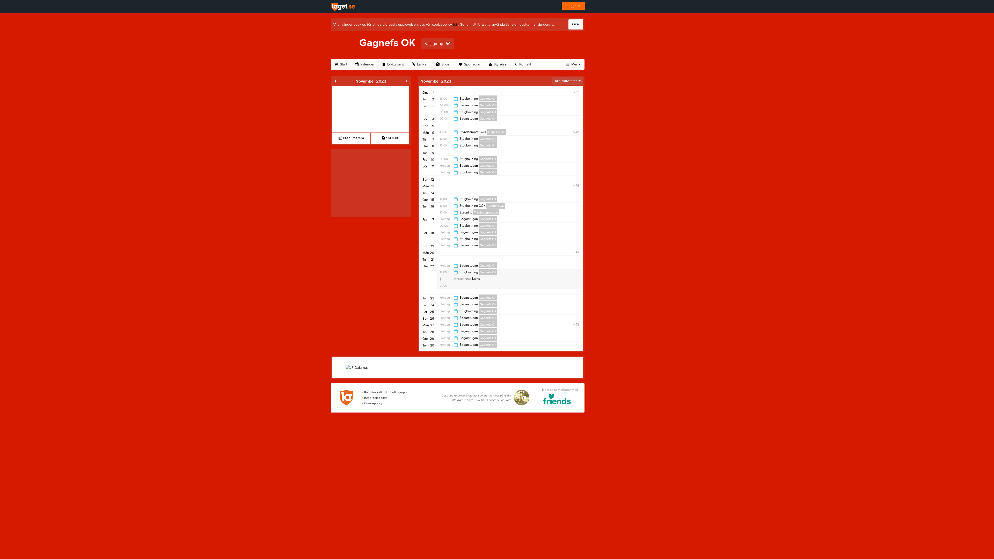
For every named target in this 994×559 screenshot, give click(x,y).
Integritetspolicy (375, 398)
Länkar (422, 64)
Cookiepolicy (373, 403)
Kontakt (524, 64)
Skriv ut (391, 138)
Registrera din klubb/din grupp (385, 392)
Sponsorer (472, 64)
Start (343, 64)
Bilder (445, 64)
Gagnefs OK (488, 99)
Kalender (367, 64)
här (455, 24)
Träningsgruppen (486, 212)
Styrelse (500, 64)
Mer (574, 64)
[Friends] (557, 400)
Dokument (395, 64)
